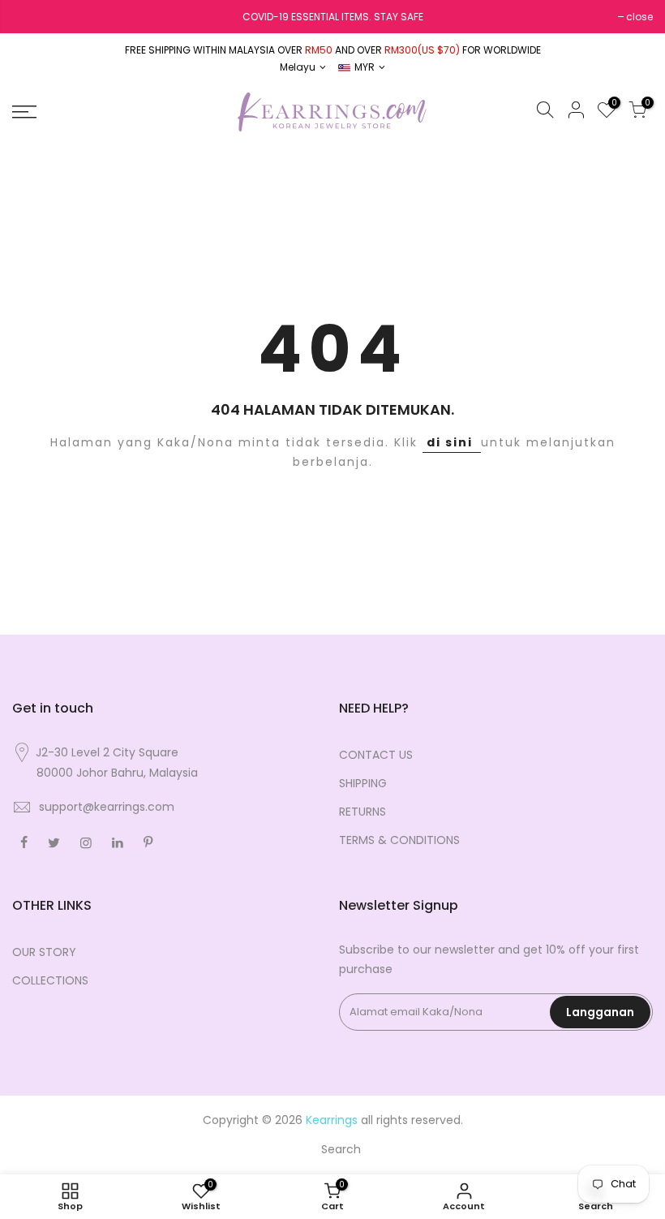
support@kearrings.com (106, 807)
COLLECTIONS (50, 980)
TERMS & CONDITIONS (399, 840)
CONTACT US (376, 755)
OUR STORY (44, 952)
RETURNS (362, 811)
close (639, 17)
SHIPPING (363, 783)
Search (341, 1149)
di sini (452, 442)
